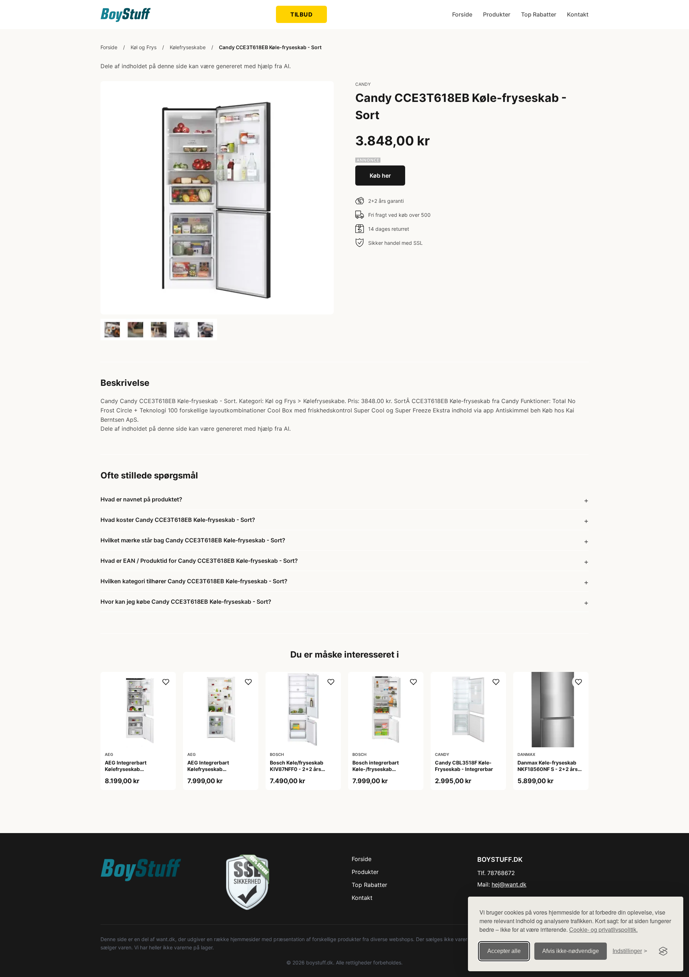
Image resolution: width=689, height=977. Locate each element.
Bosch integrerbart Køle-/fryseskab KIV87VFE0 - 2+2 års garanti (378, 772)
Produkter (496, 14)
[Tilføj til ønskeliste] (165, 682)
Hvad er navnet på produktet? (141, 499)
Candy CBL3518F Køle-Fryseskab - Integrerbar (464, 765)
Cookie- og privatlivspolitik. (603, 929)
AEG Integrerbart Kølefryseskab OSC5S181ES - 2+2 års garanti (215, 772)
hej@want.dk (509, 884)
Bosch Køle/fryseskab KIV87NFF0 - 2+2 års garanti (296, 769)
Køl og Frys (143, 47)
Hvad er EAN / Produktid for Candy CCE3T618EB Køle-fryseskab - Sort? (199, 560)
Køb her (380, 175)
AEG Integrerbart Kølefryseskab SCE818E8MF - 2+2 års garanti (133, 772)
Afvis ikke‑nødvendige (570, 951)
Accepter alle (504, 951)
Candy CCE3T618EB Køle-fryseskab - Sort (270, 47)
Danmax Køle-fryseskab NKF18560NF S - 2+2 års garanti (547, 769)
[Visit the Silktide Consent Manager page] (663, 951)
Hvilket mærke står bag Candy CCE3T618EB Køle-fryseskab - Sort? (192, 540)
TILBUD (301, 14)
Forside (462, 14)
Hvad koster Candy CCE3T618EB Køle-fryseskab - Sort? (177, 519)
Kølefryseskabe (188, 47)
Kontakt (578, 14)
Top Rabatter (538, 14)
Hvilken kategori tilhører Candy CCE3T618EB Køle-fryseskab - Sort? (193, 581)
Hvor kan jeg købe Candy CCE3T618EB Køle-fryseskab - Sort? (185, 601)
